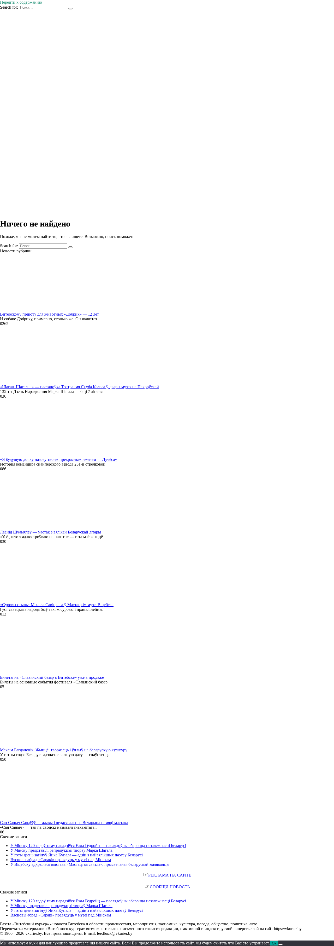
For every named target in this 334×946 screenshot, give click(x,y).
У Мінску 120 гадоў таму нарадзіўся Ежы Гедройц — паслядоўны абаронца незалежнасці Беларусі (98, 845)
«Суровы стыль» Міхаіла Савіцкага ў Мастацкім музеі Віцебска (57, 604)
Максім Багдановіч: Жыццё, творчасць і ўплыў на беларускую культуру (63, 750)
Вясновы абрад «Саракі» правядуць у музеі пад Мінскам (60, 859)
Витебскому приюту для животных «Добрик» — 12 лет (49, 314)
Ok (274, 943)
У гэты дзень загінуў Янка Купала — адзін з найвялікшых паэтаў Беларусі (76, 855)
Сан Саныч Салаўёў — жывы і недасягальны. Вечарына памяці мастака (64, 822)
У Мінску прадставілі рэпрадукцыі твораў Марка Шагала (61, 850)
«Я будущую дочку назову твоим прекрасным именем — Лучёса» (58, 459)
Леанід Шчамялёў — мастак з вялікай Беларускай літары (50, 532)
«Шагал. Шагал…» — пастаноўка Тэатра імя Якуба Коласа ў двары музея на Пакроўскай (79, 387)
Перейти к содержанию (21, 2)
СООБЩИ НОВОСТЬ (170, 887)
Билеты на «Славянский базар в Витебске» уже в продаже (52, 677)
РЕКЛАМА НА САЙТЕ (169, 875)
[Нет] (280, 944)
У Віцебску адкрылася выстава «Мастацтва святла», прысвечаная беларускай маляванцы (89, 864)
